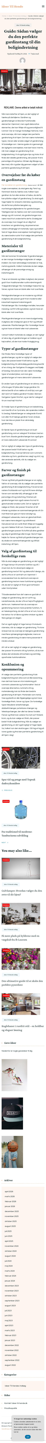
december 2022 (12, 1345)
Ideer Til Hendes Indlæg (23, 25)
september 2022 (12, 1360)
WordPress (5, 1429)
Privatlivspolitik (10, 1408)
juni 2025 (8, 1236)
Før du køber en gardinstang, (14, 185)
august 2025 (10, 1226)
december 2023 (12, 1286)
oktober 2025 (11, 1221)
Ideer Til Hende (12, 6)
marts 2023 (10, 1330)
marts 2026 (10, 1196)
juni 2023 (8, 1316)
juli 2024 (8, 1261)
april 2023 (9, 1325)
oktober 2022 (11, 1355)
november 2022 (12, 1350)
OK (28, 1437)
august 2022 (10, 1365)
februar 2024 (10, 1276)
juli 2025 (8, 1231)
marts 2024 (10, 1271)
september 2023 (12, 1301)
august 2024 (10, 1256)
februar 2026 (10, 1201)
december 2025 (12, 1211)
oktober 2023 (11, 1296)
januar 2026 (10, 1206)
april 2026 (9, 1192)
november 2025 (12, 1216)
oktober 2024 (11, 1251)
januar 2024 (10, 1281)
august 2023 (10, 1306)
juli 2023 (8, 1311)
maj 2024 (9, 1266)
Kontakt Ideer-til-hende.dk (15, 1403)
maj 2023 (9, 1321)
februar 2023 (10, 1335)
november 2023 (12, 1291)
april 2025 (9, 1241)
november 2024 (12, 1246)
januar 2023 (10, 1340)
